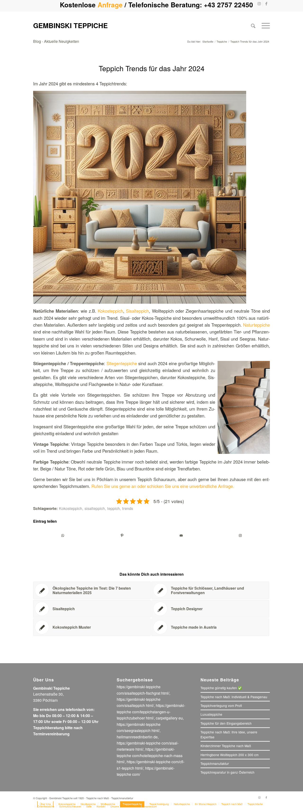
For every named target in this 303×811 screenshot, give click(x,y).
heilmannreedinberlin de (137, 737)
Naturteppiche (256, 325)
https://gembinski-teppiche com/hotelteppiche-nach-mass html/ (150, 755)
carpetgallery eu (169, 718)
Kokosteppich (110, 311)
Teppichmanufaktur (215, 763)
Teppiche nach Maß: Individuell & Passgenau (234, 696)
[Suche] (253, 25)
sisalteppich (95, 508)
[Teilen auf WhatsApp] (62, 535)
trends (127, 508)
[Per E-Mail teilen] (181, 535)
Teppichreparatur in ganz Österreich (227, 772)
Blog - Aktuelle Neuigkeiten (56, 41)
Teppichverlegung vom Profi (221, 705)
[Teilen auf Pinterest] (122, 535)
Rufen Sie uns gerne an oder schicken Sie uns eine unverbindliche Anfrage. (162, 486)
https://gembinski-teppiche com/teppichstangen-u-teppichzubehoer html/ (151, 712)
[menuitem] (253, 25)
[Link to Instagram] (240, 535)
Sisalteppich (137, 311)
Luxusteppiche (211, 714)
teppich (113, 508)
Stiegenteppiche (122, 363)
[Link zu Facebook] (266, 3)
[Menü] (264, 25)
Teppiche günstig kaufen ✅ (221, 687)
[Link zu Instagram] (259, 3)
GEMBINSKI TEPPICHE (70, 25)
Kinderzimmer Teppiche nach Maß (226, 745)
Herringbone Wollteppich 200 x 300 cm (229, 754)
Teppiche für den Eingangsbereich (226, 723)
